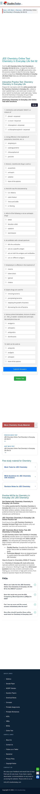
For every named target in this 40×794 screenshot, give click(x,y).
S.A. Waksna (11, 193)
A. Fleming (11, 206)
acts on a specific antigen (15, 249)
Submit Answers (20, 369)
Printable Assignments (13, 707)
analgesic (10, 352)
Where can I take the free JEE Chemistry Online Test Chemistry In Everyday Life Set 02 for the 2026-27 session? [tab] (18, 587)
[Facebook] (38, 777)
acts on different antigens (16, 258)
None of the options (14, 181)
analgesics (11, 323)
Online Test (9, 730)
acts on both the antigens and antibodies (21, 253)
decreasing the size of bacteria (17, 307)
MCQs (8, 726)
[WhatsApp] (38, 769)
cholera (10, 282)
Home (4, 10)
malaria (10, 269)
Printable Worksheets (12, 712)
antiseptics (11, 328)
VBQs (8, 721)
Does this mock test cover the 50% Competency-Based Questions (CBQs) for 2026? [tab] (18, 596)
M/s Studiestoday (20, 790)
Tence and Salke (12, 202)
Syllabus (8, 679)
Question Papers (11, 693)
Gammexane (11, 233)
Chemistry (18, 10)
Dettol (9, 220)
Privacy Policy (10, 759)
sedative (10, 177)
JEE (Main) (11, 10)
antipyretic (11, 348)
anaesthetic (11, 168)
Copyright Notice (11, 763)
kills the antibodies (13, 244)
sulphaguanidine (13, 148)
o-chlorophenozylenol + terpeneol (18, 130)
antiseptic (10, 172)
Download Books (11, 698)
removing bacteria (13, 294)
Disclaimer (9, 754)
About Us (9, 740)
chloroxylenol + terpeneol (15, 125)
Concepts (9, 702)
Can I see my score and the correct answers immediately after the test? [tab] (15, 605)
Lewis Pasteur (12, 197)
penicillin (10, 157)
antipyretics (11, 332)
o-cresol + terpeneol (14, 121)
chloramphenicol (13, 152)
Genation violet (12, 224)
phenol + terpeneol (13, 116)
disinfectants (11, 337)
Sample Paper (10, 684)
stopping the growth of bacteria (17, 303)
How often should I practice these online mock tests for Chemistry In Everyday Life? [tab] (18, 613)
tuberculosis (11, 273)
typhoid (10, 278)
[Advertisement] (20, 36)
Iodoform (10, 229)
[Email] (38, 773)
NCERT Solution (11, 688)
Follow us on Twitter (12, 749)
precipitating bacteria (14, 298)
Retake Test (20, 378)
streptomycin (11, 143)
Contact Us (9, 745)
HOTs (7, 716)
